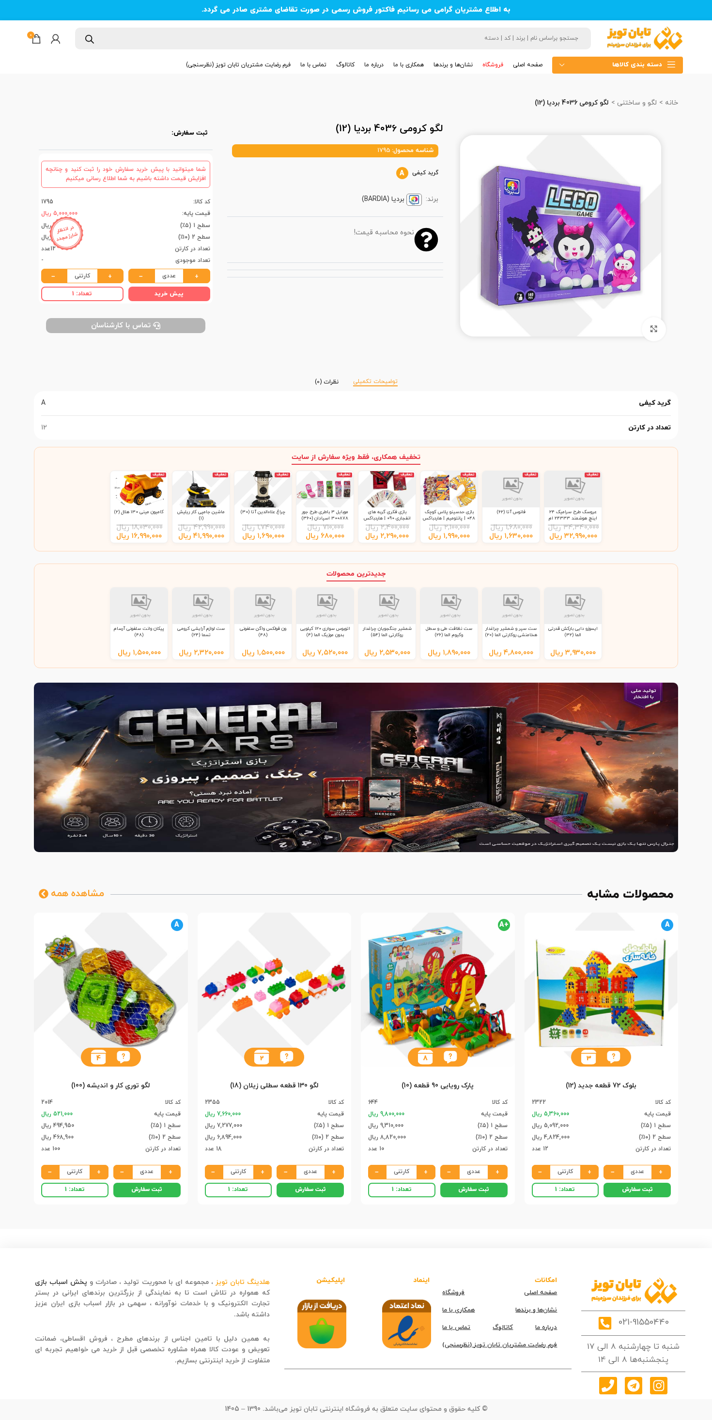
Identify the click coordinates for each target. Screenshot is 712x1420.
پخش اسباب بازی (61, 1282)
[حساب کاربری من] (55, 38)
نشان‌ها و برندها (536, 1310)
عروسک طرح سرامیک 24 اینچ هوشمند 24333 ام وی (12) (573, 518)
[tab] (375, 377)
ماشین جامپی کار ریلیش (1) (201, 515)
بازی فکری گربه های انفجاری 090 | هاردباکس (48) (387, 518)
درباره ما (546, 1327)
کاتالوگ (503, 1327)
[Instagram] (658, 1385)
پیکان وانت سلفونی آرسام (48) (139, 632)
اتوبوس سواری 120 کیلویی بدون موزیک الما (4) (325, 632)
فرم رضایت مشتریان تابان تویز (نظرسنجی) (499, 1345)
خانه (670, 102)
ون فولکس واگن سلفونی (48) (263, 632)
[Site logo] (644, 38)
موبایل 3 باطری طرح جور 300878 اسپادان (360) (325, 515)
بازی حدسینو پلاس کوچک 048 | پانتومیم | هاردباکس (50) (449, 518)
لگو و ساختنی (636, 102)
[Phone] (608, 1385)
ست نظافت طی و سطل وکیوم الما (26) (449, 632)
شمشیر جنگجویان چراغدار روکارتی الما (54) (387, 632)
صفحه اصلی (540, 1292)
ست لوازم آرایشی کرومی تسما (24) (201, 632)
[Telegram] (633, 1385)
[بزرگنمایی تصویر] (654, 329)
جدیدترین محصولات (356, 574)
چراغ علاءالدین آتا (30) (263, 512)
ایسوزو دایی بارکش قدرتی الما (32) (573, 632)
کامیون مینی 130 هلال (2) (139, 512)
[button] (613, 1057)
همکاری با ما (458, 1310)
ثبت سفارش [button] (637, 1189)
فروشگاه (453, 1292)
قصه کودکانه (213, 1314)
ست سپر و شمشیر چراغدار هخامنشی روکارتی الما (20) (511, 632)
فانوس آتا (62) (511, 512)
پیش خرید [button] (169, 294)
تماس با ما (456, 1327)
